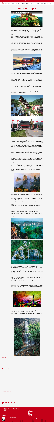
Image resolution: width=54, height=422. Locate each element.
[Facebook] (10, 415)
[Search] (50, 3)
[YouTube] (12, 415)
